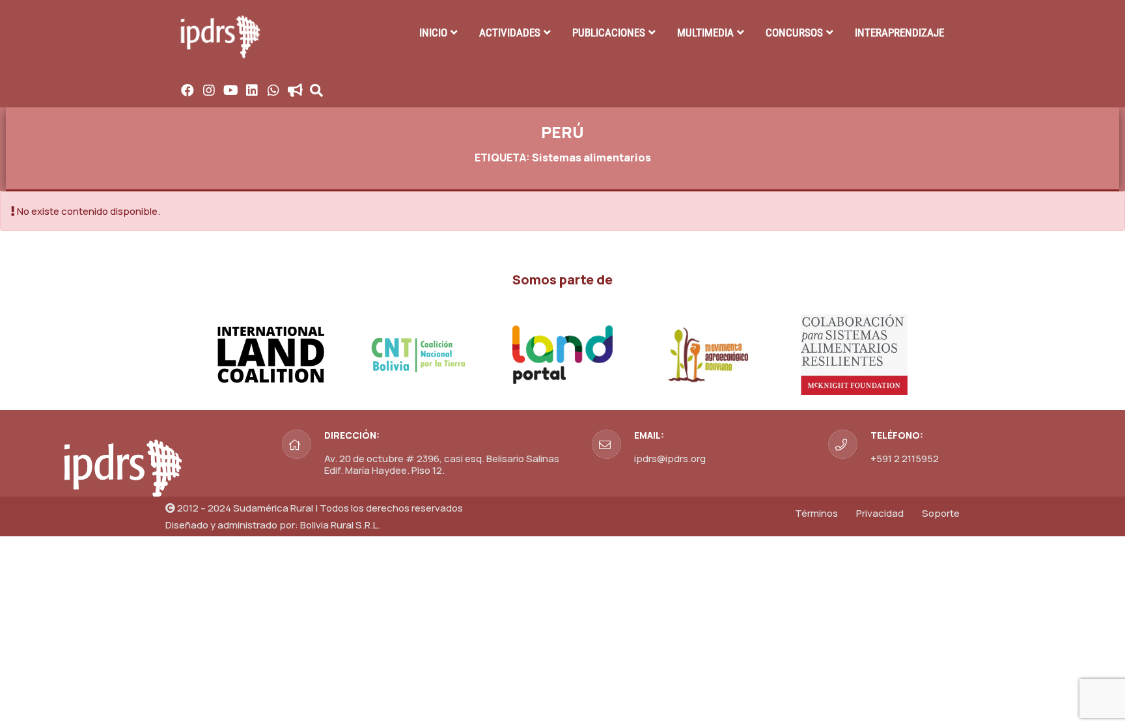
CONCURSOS (794, 32)
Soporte (941, 513)
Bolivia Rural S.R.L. (340, 525)
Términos (816, 513)
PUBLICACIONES (608, 32)
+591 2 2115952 (904, 458)
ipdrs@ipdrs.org (670, 458)
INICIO (433, 32)
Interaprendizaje (899, 32)
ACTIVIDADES (509, 32)
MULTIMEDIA (705, 32)
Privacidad (880, 513)
